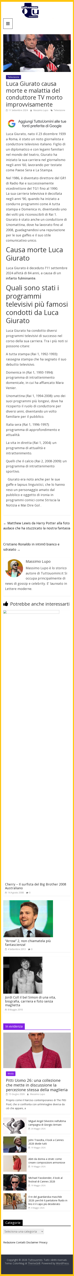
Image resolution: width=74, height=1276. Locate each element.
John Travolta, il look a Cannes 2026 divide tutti (46, 1141)
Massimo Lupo (41, 110)
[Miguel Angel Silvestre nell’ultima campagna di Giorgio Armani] (15, 1119)
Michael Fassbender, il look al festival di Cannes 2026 (45, 1179)
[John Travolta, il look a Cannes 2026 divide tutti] (15, 1138)
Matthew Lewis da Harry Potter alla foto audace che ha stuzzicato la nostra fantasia (36, 525)
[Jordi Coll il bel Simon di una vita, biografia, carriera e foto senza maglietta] (22, 959)
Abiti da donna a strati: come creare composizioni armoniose (46, 1160)
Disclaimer (32, 1242)
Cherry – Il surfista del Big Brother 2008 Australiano (35, 886)
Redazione (9, 1242)
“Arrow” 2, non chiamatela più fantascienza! (28, 943)
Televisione (13, 77)
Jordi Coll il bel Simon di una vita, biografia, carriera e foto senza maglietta (30, 1001)
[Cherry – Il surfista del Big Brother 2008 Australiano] (31, 612)
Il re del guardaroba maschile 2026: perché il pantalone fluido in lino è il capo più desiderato (47, 1200)
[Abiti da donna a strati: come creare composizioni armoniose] (15, 1157)
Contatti (21, 1242)
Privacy (43, 1242)
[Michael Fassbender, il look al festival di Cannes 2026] (15, 1176)
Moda (11, 1073)
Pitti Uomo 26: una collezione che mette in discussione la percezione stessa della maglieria (37, 1084)
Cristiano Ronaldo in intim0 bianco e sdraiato (31, 547)
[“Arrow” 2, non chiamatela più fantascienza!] (28, 902)
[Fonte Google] (37, 123)
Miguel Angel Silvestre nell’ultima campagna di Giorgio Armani (47, 1122)
